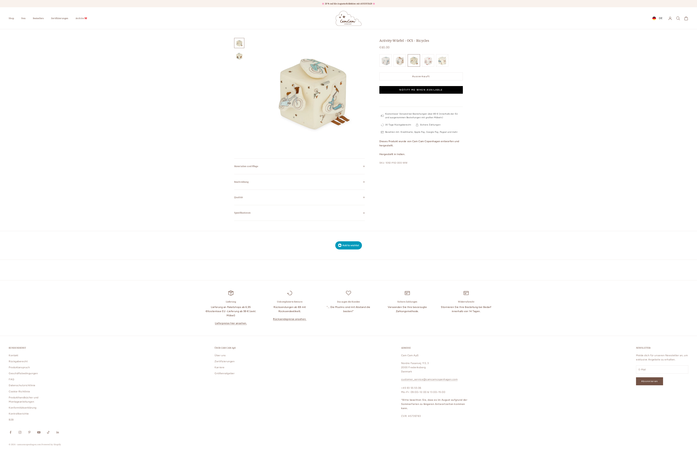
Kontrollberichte (19, 413)
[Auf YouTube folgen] (39, 432)
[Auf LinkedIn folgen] (58, 432)
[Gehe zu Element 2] (239, 56)
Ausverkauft (421, 76)
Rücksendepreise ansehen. (289, 319)
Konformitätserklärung (22, 407)
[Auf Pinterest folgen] (29, 432)
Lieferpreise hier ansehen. (231, 323)
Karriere (219, 367)
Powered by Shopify (51, 444)
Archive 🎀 (81, 18)
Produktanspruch (19, 367)
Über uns (220, 355)
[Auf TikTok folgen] (48, 432)
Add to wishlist (350, 245)
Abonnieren (649, 381)
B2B (11, 419)
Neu (23, 18)
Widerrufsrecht (466, 301)
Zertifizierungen (59, 18)
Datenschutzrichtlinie (22, 385)
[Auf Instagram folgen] (20, 432)
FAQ (11, 379)
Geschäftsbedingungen (23, 373)
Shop (11, 18)
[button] (385, 97)
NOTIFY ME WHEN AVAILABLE (421, 90)
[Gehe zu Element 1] (239, 43)
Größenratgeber (225, 373)
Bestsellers (38, 18)
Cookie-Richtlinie (19, 391)
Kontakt (13, 355)
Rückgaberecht (18, 361)
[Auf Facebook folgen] (10, 432)
